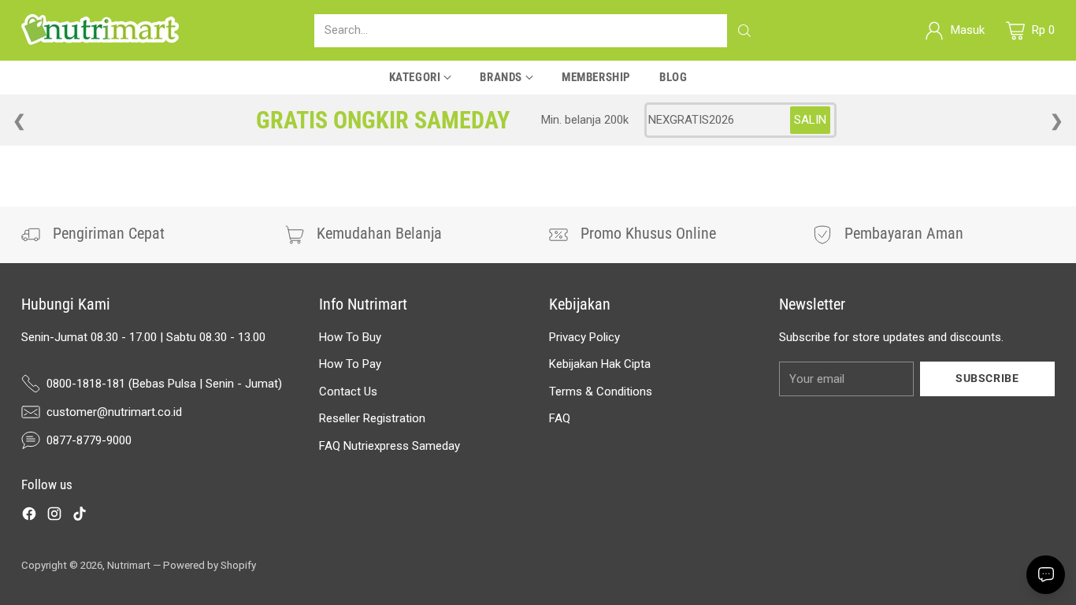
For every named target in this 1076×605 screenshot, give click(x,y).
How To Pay (350, 364)
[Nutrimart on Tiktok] (79, 516)
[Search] (744, 30)
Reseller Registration (372, 418)
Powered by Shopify (209, 565)
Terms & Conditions (600, 391)
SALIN (810, 120)
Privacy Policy (584, 337)
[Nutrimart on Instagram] (54, 516)
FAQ (559, 418)
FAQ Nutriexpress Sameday (389, 446)
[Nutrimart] (100, 30)
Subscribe (986, 378)
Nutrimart (128, 565)
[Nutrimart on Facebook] (29, 516)
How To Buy (350, 337)
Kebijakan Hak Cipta (600, 364)
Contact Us (348, 391)
